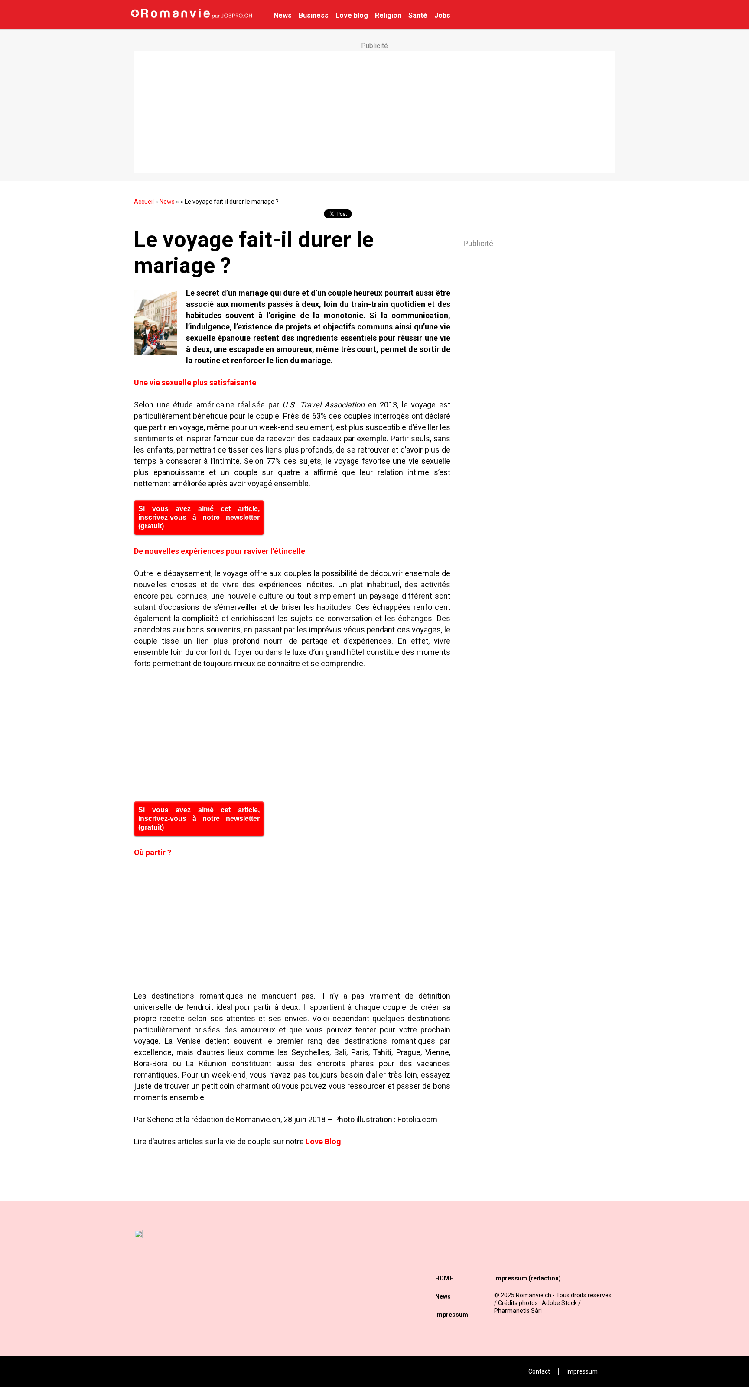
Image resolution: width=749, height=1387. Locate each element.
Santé (417, 15)
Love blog (351, 15)
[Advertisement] (374, 112)
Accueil (144, 201)
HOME (444, 1278)
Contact (539, 1371)
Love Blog (323, 1141)
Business (314, 15)
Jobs (442, 15)
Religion (388, 15)
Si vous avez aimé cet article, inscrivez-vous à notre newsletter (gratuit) (199, 517)
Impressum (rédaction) (527, 1278)
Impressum (451, 1314)
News (283, 15)
